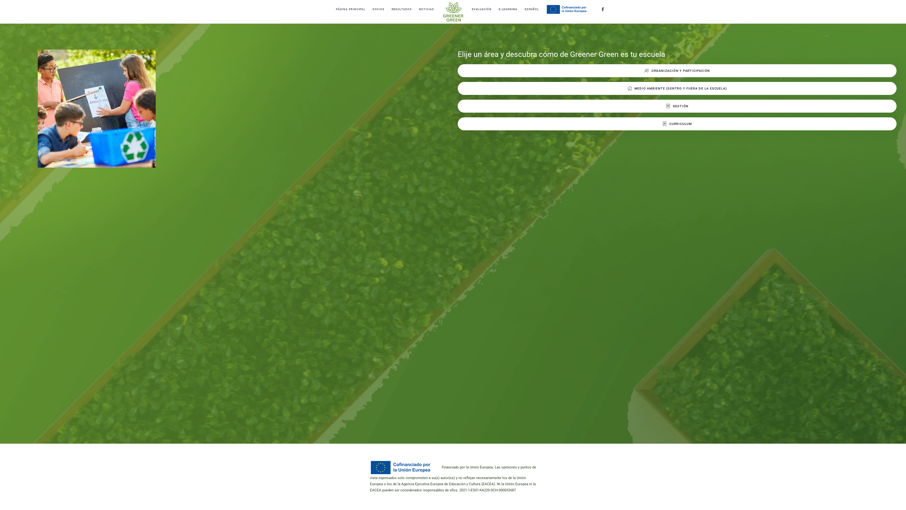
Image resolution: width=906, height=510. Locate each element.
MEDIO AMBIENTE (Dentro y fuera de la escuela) (680, 88)
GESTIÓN (681, 106)
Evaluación (482, 9)
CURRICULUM (680, 124)
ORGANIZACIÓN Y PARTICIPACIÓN (680, 70)
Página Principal (350, 9)
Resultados (402, 9)
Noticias (426, 9)
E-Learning (508, 9)
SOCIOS (379, 9)
